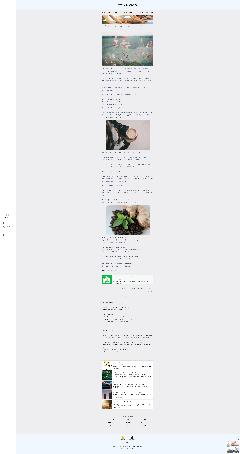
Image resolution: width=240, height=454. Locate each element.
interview (132, 12)
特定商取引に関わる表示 (132, 446)
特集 (147, 12)
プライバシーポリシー (139, 446)
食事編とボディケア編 (107, 270)
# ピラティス (144, 422)
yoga (103, 12)
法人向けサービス (128, 442)
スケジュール (10, 231)
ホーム (8, 222)
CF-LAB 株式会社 (131, 448)
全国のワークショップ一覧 (109, 324)
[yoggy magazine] (128, 5)
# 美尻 (112, 419)
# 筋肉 (144, 419)
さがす (8, 227)
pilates (109, 12)
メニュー (9, 239)
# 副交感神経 (128, 422)
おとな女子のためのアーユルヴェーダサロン (113, 309)
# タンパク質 (128, 425)
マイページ (9, 235)
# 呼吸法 (144, 425)
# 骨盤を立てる (112, 422)
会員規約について (115, 446)
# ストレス (112, 425)
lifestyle (125, 12)
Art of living (140, 12)
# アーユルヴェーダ (128, 296)
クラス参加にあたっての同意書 (123, 446)
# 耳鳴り (128, 419)
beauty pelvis (117, 12)
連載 (152, 12)
